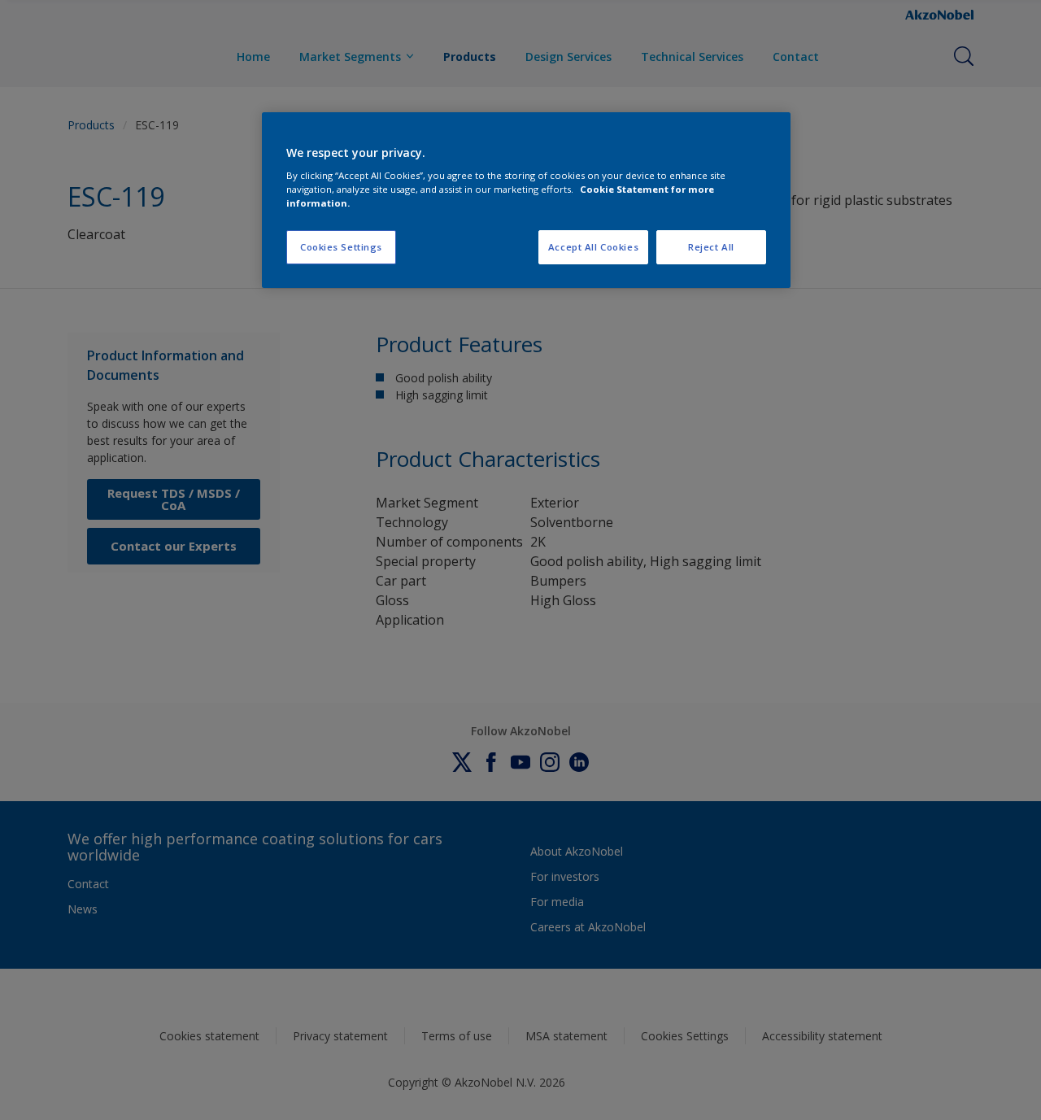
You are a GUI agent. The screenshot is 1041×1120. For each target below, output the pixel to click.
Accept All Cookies (593, 247)
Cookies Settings (341, 247)
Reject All (711, 247)
